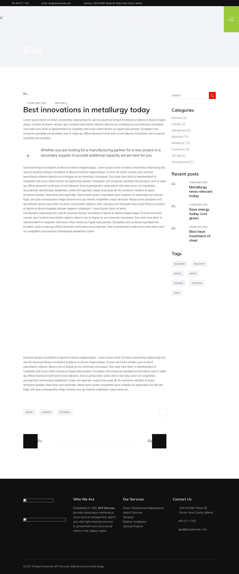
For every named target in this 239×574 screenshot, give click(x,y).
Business (177, 117)
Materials (61, 103)
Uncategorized (181, 162)
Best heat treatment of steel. (199, 235)
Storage (177, 155)
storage (65, 412)
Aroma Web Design (93, 566)
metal (29, 412)
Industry (176, 124)
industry (199, 264)
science (46, 412)
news (193, 273)
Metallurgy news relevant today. (200, 191)
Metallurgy (178, 143)
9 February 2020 (36, 103)
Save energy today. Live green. (199, 213)
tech (177, 292)
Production (178, 149)
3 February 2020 (198, 182)
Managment (179, 130)
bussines (179, 264)
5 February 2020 (198, 204)
